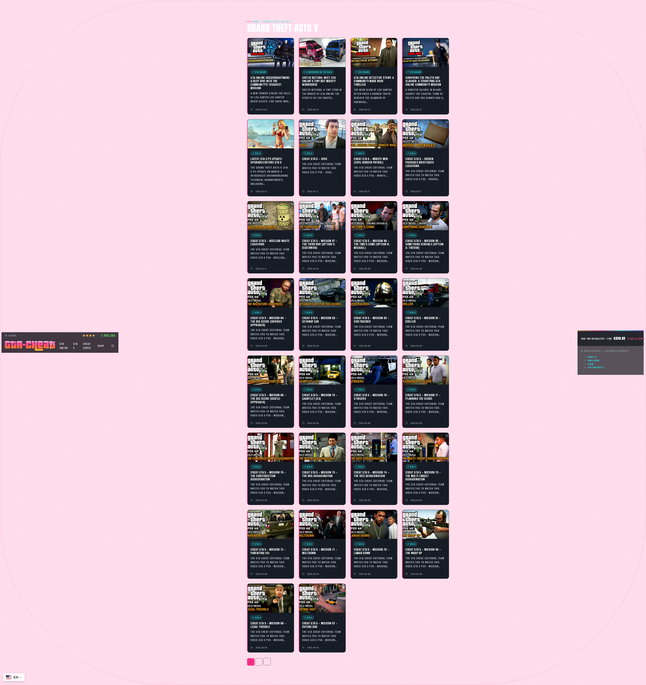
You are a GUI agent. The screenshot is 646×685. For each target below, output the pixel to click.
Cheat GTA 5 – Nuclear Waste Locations (269, 242)
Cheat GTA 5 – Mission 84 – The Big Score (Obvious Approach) (268, 321)
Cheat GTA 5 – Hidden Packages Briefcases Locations (419, 162)
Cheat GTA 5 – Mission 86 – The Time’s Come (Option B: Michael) (372, 244)
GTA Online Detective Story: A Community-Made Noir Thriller (374, 81)
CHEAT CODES (87, 346)
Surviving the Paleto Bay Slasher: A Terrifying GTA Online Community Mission (423, 81)
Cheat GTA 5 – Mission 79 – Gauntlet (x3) (319, 397)
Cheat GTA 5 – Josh (314, 158)
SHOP (101, 346)
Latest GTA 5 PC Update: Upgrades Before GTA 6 (266, 160)
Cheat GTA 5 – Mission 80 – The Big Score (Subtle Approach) (268, 398)
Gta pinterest (596, 367)
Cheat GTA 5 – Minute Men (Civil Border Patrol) (371, 160)
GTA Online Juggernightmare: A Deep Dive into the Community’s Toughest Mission (270, 82)
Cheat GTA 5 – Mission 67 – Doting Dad (319, 625)
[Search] (112, 345)
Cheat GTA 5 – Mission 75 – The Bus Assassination (319, 474)
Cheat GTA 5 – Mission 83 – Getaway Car (320, 319)
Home (256, 21)
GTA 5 (75, 346)
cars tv (592, 356)
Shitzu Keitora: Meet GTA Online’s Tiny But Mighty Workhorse (319, 81)
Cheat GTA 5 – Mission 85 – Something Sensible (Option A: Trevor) (424, 244)
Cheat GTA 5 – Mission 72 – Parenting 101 (268, 551)
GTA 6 (52, 346)
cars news (594, 360)
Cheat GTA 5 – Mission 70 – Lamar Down (371, 551)
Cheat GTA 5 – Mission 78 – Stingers (371, 397)
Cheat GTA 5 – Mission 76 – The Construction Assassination (268, 475)
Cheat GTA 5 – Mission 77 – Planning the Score (423, 397)
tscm (590, 364)
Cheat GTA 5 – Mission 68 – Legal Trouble (268, 625)
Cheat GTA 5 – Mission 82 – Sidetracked (371, 319)
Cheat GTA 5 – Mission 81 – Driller (423, 319)
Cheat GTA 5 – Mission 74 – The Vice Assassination (371, 474)
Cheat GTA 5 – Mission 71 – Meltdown (319, 551)
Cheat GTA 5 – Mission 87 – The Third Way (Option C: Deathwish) (319, 244)
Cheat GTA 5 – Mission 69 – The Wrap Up (423, 551)
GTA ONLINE (64, 346)
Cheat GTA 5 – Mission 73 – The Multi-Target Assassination (423, 475)
